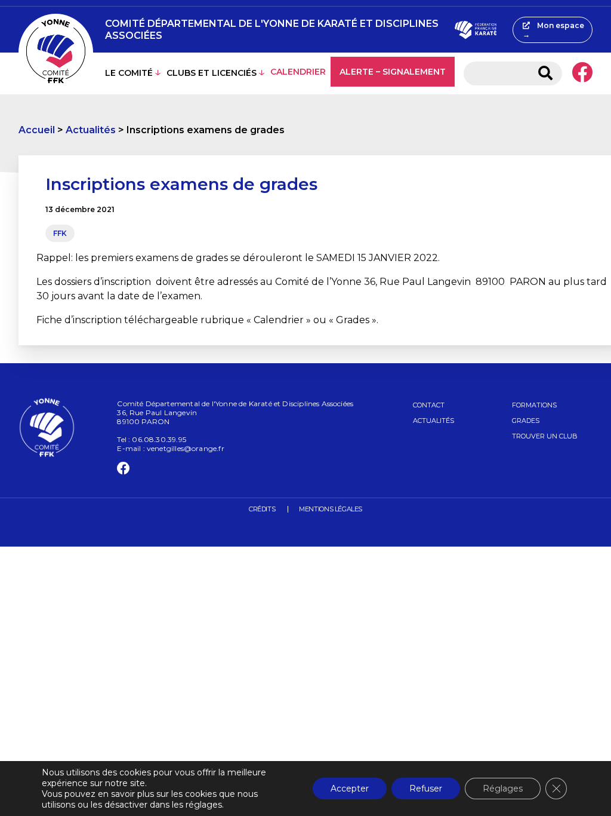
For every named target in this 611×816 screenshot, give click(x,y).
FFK (60, 233)
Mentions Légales (330, 509)
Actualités (91, 130)
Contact (429, 405)
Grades (525, 420)
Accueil (36, 130)
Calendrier (298, 71)
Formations (534, 405)
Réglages (503, 788)
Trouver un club (545, 436)
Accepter (350, 788)
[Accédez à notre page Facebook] (582, 73)
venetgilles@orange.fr (185, 448)
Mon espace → (553, 30)
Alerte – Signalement (393, 71)
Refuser (425, 788)
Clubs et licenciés (211, 73)
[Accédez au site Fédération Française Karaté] (475, 30)
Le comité (129, 73)
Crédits (262, 509)
